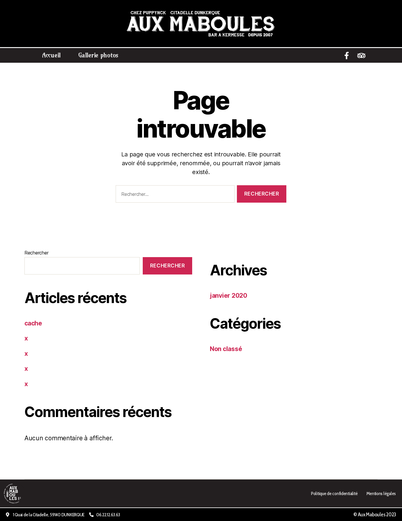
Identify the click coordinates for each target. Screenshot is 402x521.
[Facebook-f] (346, 55)
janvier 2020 (228, 295)
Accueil (51, 55)
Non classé (226, 349)
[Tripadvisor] (361, 55)
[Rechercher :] (174, 195)
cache (33, 323)
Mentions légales (381, 493)
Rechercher (36, 253)
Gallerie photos (98, 55)
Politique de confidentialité (334, 493)
